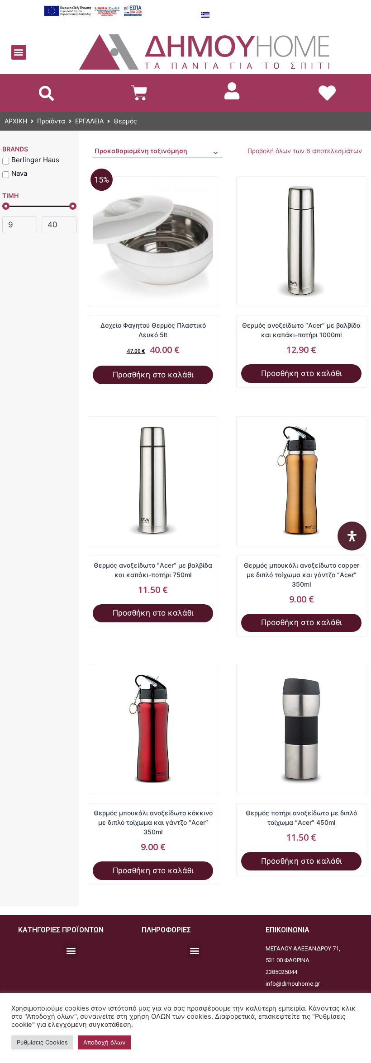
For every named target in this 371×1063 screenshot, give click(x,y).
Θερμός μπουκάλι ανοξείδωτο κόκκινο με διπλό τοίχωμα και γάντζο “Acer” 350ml (153, 822)
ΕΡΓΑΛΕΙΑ (89, 121)
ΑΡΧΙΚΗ (16, 121)
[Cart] (139, 93)
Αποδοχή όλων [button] (104, 1042)
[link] (232, 90)
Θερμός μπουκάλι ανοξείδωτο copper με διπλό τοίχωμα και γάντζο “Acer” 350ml (301, 574)
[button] (18, 52)
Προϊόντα (51, 121)
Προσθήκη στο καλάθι (153, 374)
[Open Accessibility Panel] (352, 536)
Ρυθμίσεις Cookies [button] (42, 1042)
